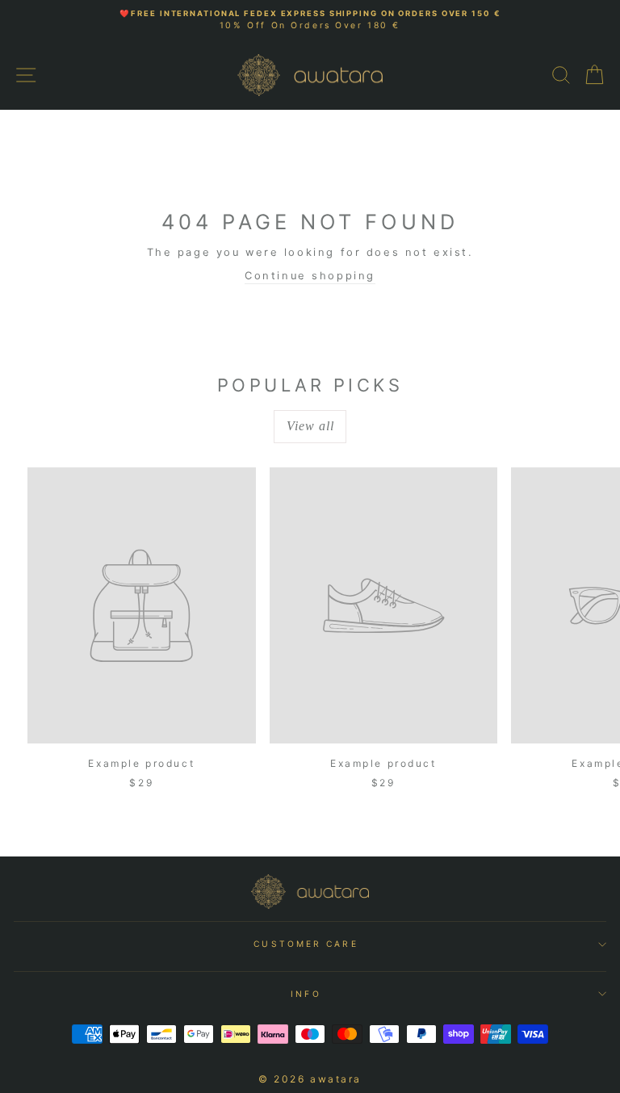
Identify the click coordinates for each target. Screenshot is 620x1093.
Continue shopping (310, 276)
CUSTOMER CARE (305, 944)
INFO (305, 994)
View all (310, 426)
